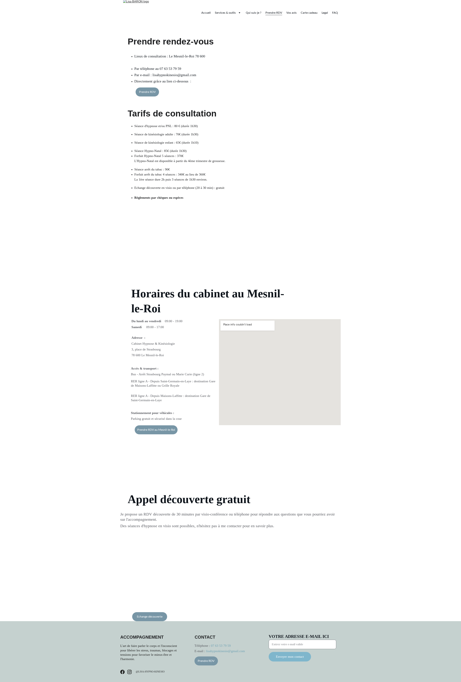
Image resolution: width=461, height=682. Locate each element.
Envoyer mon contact (290, 656)
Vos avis (291, 12)
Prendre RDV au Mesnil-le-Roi (156, 429)
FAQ (335, 12)
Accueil (206, 12)
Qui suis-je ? (253, 12)
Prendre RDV (273, 12)
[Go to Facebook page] (122, 672)
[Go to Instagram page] (129, 672)
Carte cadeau (309, 12)
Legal (325, 12)
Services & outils (225, 12)
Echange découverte (149, 616)
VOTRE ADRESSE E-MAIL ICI (299, 636)
